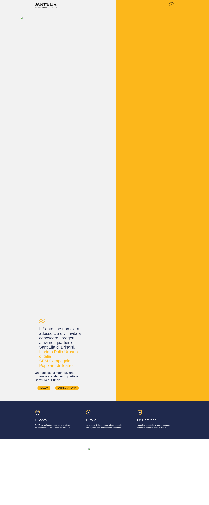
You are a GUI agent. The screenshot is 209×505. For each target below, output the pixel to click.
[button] (43, 388)
